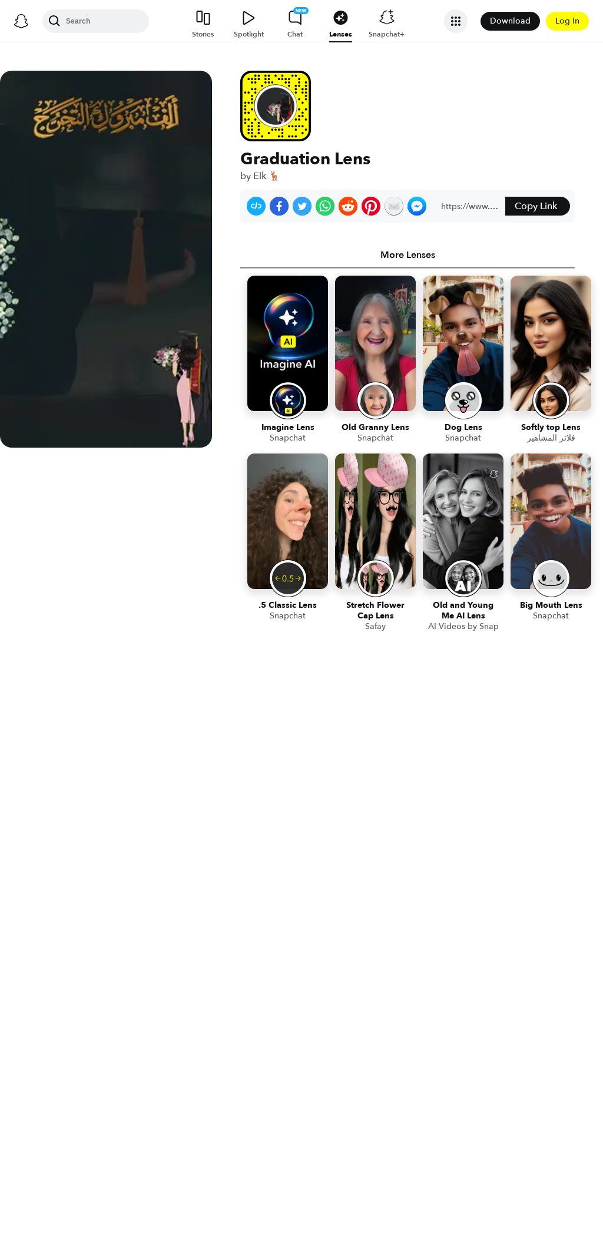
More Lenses (407, 255)
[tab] (407, 255)
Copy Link (536, 206)
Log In (567, 21)
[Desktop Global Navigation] (21, 21)
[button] (256, 206)
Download (510, 21)
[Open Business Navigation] (456, 21)
